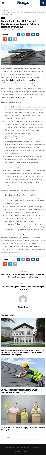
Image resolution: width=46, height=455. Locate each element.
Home (3, 18)
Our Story (26, 452)
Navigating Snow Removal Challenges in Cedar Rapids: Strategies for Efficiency (23, 275)
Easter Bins (6, 29)
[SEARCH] (42, 437)
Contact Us (18, 452)
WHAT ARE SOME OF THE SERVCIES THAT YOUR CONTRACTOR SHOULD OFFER (20, 391)
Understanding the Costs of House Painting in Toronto (23, 287)
